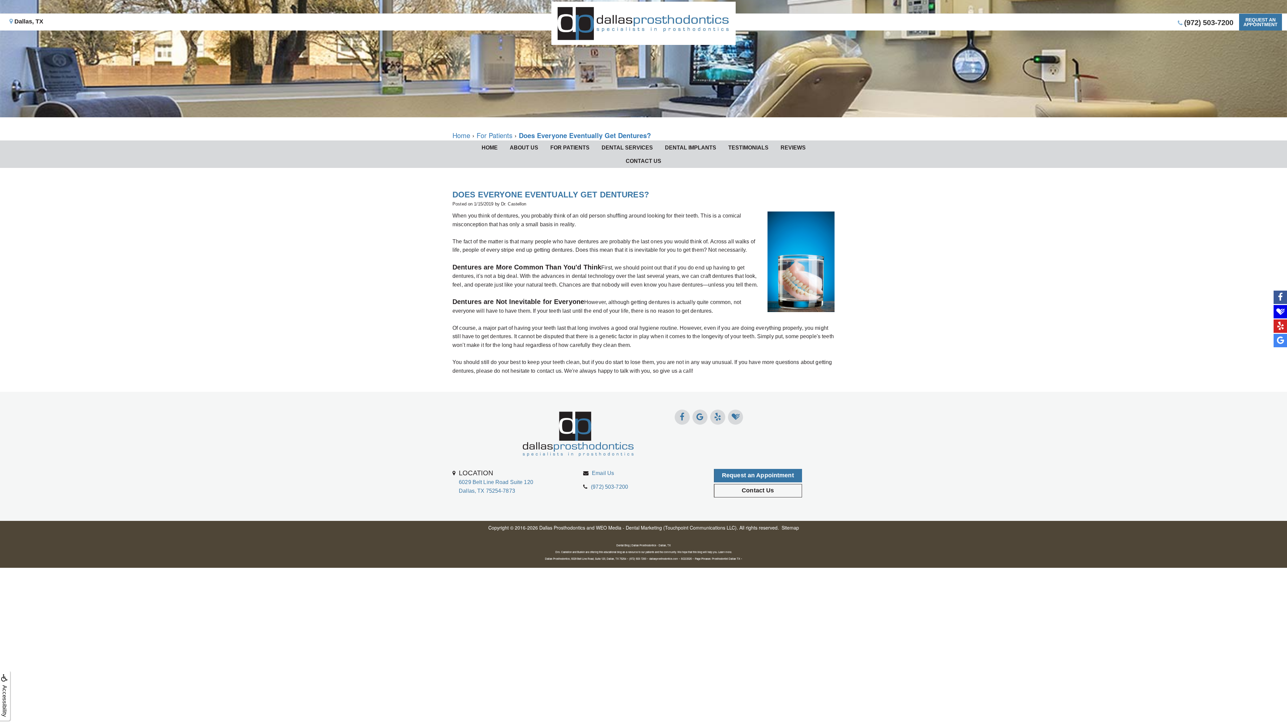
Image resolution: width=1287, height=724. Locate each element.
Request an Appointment (758, 475)
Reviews (793, 147)
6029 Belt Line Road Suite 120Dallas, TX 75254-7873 (496, 481)
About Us (524, 147)
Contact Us (643, 161)
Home (490, 147)
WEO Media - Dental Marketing (629, 527)
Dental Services (627, 147)
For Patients (570, 147)
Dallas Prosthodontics (562, 527)
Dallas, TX (28, 21)
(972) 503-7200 (609, 487)
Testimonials (748, 147)
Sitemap (790, 527)
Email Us (603, 473)
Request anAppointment (1260, 22)
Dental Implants (690, 147)
